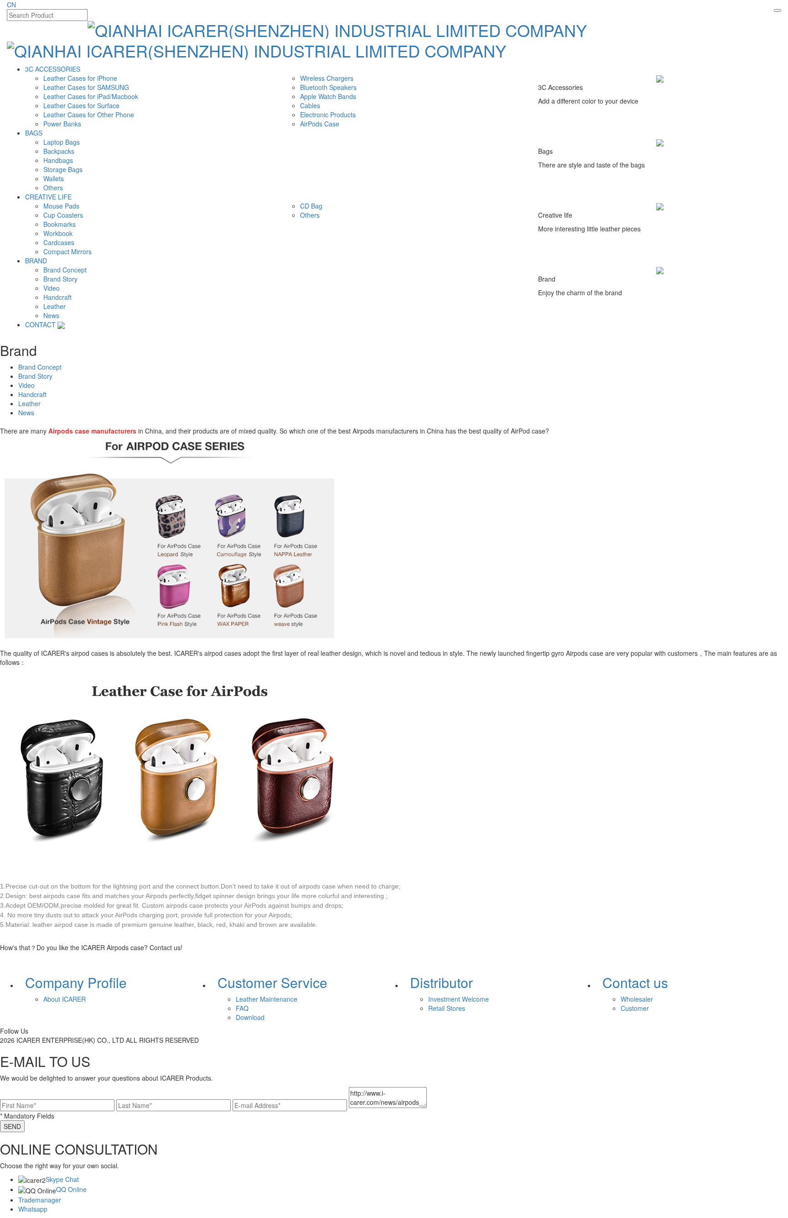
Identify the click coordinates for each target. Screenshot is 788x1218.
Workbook (58, 233)
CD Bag (311, 205)
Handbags (58, 160)
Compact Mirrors (67, 251)
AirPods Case (319, 123)
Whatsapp (32, 1208)
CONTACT (40, 324)
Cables (310, 105)
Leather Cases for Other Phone (88, 114)
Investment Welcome (458, 999)
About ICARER (64, 999)
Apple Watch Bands (328, 96)
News (51, 315)
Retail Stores (446, 1008)
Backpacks (58, 151)
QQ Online (71, 1189)
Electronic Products (328, 114)
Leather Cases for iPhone (80, 78)
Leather (54, 306)
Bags (33, 132)
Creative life (48, 196)
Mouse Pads (61, 205)
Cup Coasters (63, 215)
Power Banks (62, 123)
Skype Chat (62, 1179)
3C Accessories (52, 68)
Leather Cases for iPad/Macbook (90, 96)
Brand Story (60, 278)
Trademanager (39, 1199)
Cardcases (58, 242)
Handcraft (57, 297)
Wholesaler (637, 999)
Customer (635, 1008)
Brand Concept (65, 269)
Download (250, 1017)
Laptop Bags (61, 141)
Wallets (53, 178)
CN (11, 4)
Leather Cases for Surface (81, 105)
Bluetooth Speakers (328, 87)
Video (51, 288)
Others (53, 187)
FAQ (242, 1008)
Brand (36, 260)
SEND (12, 1126)
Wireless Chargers (326, 78)
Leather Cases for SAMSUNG (86, 87)
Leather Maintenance (266, 999)
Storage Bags (63, 169)
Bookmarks (59, 224)
